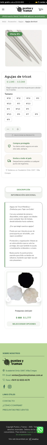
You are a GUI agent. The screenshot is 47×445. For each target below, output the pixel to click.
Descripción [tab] (23, 190)
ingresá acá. (32, 432)
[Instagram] (9, 386)
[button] (3, 9)
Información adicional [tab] (23, 195)
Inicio (4, 22)
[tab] (23, 189)
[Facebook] (4, 386)
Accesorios (12, 22)
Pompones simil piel (23, 311)
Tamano (9, 94)
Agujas (21, 22)
